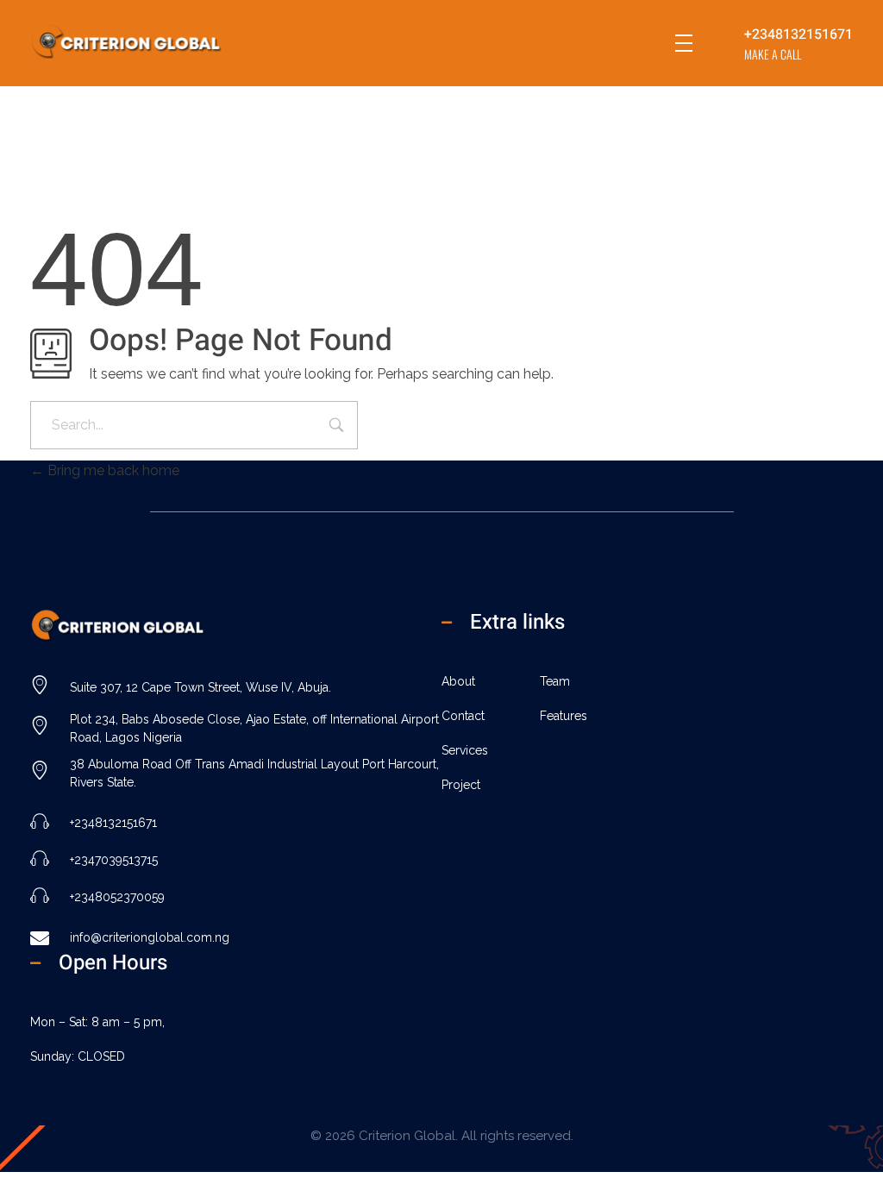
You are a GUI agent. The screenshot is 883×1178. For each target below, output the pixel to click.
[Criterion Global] (150, 40)
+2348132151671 (798, 34)
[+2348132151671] (720, 43)
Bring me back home (111, 470)
